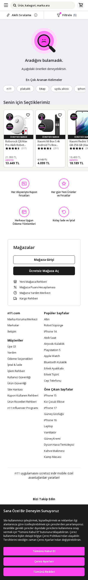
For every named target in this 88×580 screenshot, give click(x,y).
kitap (42, 89)
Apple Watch (52, 356)
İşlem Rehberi (16, 371)
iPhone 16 (50, 420)
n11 (9, 89)
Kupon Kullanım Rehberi (22, 395)
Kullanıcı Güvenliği (19, 377)
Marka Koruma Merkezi (22, 319)
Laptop (48, 426)
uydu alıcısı (61, 89)
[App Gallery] (55, 486)
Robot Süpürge (53, 325)
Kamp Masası (52, 457)
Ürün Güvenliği (16, 383)
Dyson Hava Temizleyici (59, 444)
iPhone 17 (50, 408)
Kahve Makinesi (54, 451)
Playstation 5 (52, 350)
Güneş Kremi (52, 438)
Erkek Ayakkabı (54, 368)
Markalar (13, 325)
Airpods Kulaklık (54, 344)
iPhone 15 (50, 395)
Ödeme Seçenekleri (20, 359)
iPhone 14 (50, 331)
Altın (47, 319)
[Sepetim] (81, 5)
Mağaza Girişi (44, 260)
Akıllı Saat (50, 338)
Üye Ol (11, 346)
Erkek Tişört (51, 374)
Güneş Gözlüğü (54, 414)
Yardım (11, 352)
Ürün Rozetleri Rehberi (22, 402)
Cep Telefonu (52, 381)
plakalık (25, 89)
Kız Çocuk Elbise (54, 402)
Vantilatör (50, 432)
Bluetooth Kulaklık (55, 362)
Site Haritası (15, 389)
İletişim (11, 331)
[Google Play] (31, 486)
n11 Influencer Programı (22, 408)
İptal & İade (14, 365)
